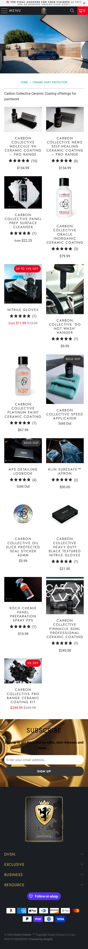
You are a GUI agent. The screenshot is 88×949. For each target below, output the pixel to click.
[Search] (72, 10)
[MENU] (2, 10)
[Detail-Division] (44, 10)
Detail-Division (22, 934)
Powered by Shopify (41, 939)
